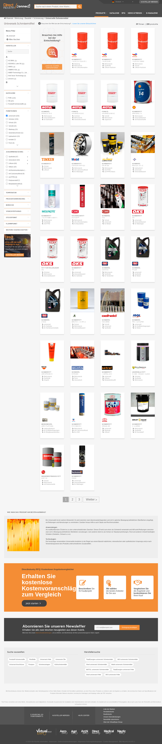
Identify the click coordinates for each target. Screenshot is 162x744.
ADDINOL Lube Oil (16, 64)
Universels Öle (61, 659)
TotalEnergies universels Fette (123, 669)
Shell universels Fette (93, 675)
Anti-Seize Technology (17, 76)
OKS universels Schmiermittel (127, 659)
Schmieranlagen (44, 664)
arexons (12, 79)
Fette (12, 98)
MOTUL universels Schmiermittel (97, 669)
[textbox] (55, 6)
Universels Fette (45, 659)
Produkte (100, 13)
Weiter (91, 499)
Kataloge (114, 13)
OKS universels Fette (112, 675)
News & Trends (135, 13)
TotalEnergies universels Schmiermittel (99, 659)
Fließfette (32, 659)
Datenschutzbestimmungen (44, 632)
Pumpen (31, 664)
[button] (17, 45)
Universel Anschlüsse (16, 664)
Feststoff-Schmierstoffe (17, 104)
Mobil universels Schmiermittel (121, 664)
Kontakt (143, 84)
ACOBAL (12, 61)
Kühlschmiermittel (61, 664)
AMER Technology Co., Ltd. (18, 73)
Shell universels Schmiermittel (96, 664)
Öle (11, 101)
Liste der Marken (109, 709)
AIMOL (11, 67)
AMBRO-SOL (14, 70)
